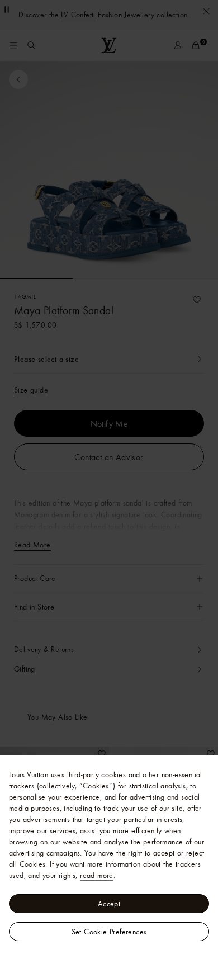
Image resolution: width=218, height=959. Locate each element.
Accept (109, 904)
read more (96, 875)
